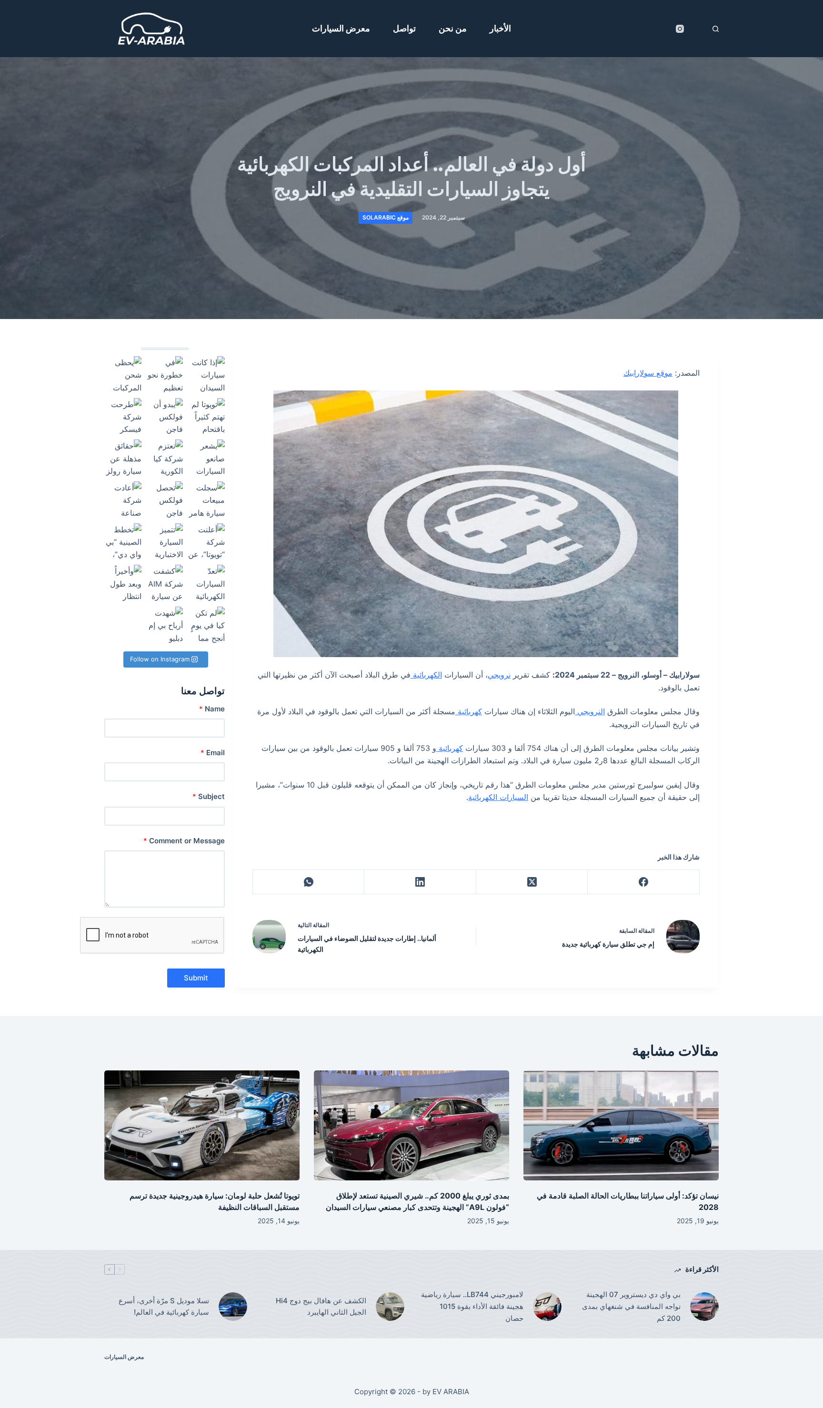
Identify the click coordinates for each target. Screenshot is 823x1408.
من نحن (453, 28)
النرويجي (590, 711)
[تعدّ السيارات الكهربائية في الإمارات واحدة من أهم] (206, 583)
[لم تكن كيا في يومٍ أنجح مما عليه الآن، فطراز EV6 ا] (206, 625)
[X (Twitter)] (532, 882)
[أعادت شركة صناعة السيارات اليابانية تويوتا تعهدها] (122, 500)
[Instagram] (680, 29)
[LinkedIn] (420, 882)
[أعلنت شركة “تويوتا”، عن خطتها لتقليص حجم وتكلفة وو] (206, 541)
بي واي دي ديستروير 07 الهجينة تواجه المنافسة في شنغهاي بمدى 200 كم (631, 1306)
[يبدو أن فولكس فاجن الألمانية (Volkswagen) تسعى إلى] (164, 416)
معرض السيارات (341, 28)
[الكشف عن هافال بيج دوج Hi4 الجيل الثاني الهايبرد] (390, 1306)
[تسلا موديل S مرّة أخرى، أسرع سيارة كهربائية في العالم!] (233, 1306)
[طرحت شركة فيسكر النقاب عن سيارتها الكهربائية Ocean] (122, 416)
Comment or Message (184, 840)
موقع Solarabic (385, 217)
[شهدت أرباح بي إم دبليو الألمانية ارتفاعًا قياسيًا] (164, 625)
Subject (208, 796)
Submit (196, 977)
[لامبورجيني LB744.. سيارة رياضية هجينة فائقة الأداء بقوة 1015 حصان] (547, 1306)
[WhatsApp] (308, 882)
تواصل (404, 28)
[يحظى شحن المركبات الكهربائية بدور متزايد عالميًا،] (122, 374)
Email (213, 752)
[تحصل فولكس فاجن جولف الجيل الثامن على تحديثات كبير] (164, 500)
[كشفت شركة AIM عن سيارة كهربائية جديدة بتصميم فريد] (164, 583)
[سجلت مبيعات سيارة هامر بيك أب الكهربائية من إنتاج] (206, 500)
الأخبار (500, 28)
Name (212, 708)
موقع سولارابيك (647, 373)
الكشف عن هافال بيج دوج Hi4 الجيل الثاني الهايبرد (321, 1306)
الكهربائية (426, 674)
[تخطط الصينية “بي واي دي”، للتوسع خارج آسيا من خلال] (122, 541)
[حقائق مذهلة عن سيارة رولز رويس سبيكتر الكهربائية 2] (122, 458)
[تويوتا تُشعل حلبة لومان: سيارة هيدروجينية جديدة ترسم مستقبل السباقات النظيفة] (202, 1125)
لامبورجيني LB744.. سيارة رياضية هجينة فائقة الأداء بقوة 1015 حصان (472, 1306)
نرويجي (499, 674)
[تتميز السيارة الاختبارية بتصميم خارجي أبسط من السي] (164, 541)
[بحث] (716, 29)
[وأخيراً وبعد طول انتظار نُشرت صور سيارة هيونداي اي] (122, 583)
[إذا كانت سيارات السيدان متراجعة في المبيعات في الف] (206, 374)
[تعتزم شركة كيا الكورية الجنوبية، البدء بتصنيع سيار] (164, 458)
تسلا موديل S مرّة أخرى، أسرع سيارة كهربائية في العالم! (164, 1306)
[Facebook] (643, 882)
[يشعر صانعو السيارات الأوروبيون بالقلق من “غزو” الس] (206, 458)
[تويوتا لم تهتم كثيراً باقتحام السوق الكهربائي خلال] (206, 416)
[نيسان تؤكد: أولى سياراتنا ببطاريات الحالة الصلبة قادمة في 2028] (621, 1125)
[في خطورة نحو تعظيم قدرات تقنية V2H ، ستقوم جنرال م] (164, 374)
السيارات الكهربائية (498, 797)
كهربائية (468, 711)
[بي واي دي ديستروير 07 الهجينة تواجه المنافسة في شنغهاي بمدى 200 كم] (704, 1306)
